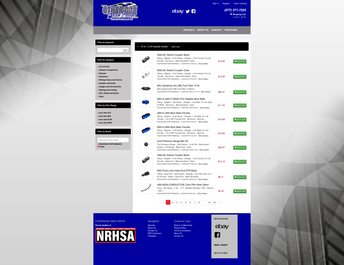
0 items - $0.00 (239, 17)
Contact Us (152, 230)
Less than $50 (104, 116)
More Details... (204, 63)
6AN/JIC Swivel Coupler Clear (173, 70)
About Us (203, 29)
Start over (175, 46)
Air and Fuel (104, 66)
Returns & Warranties (183, 225)
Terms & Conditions (182, 230)
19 (209, 202)
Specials (188, 29)
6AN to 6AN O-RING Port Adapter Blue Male (181, 98)
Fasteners (103, 76)
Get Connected (221, 218)
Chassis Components (108, 69)
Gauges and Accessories (110, 86)
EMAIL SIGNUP (221, 245)
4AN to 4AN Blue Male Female (173, 113)
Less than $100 (105, 119)
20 (215, 202)
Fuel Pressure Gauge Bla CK (172, 141)
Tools (101, 96)
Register (226, 3)
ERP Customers (154, 233)
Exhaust (102, 73)
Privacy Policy (180, 227)
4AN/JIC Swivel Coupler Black (173, 54)
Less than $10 (104, 112)
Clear (102, 146)
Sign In (216, 3)
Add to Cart (240, 61)
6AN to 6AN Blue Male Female (173, 127)
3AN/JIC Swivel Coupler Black (173, 155)
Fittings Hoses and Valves (110, 79)
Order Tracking (240, 3)
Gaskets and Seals (107, 83)
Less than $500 (105, 122)
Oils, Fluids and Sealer (109, 93)
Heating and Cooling (108, 89)
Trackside (230, 29)
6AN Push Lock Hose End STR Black (177, 170)
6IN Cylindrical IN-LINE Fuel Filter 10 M (178, 85)
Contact (216, 29)
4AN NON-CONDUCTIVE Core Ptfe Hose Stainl (183, 184)
